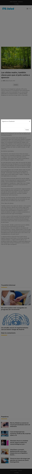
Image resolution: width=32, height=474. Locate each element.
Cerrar (27, 129)
